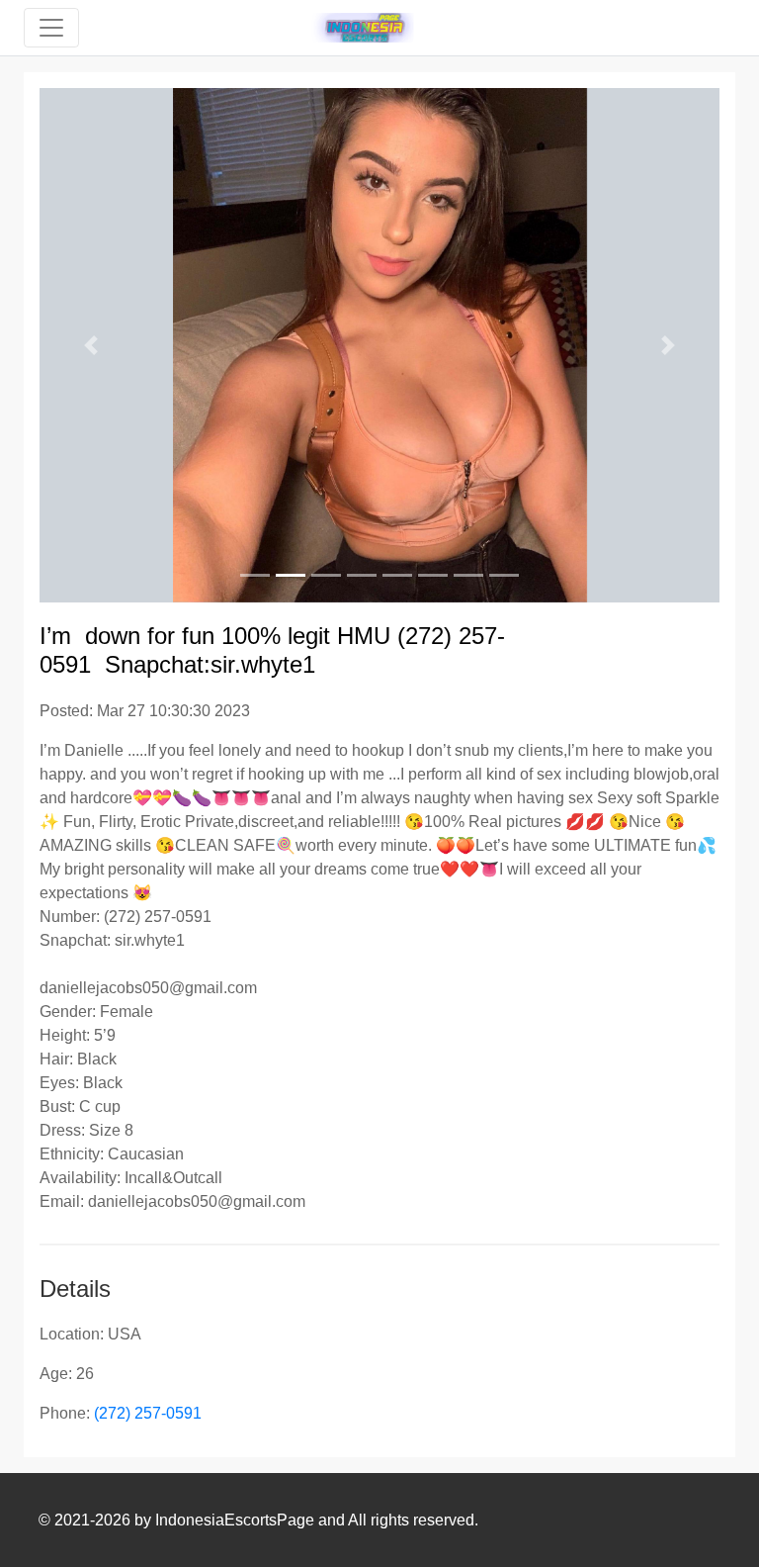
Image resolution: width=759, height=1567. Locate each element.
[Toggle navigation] (51, 27)
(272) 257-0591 (148, 1413)
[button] (90, 345)
